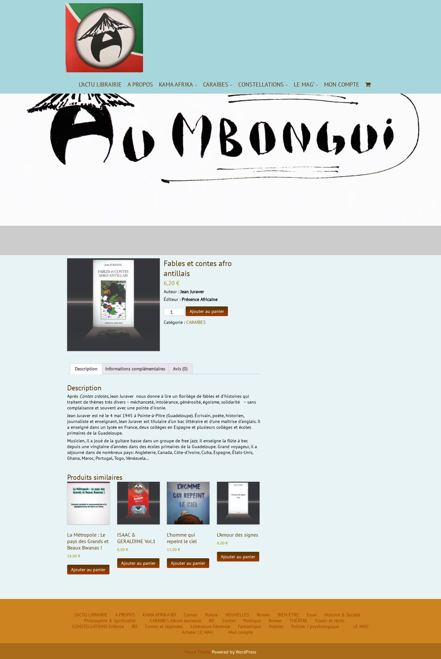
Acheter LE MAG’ (198, 632)
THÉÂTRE (299, 620)
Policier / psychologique (315, 626)
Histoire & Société (342, 615)
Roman (263, 615)
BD (173, 615)
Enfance (116, 626)
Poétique (252, 620)
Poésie (211, 615)
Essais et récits (329, 620)
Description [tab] (86, 369)
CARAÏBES (215, 84)
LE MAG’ (304, 84)
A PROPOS (140, 84)
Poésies (276, 626)
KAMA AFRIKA (176, 84)
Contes (190, 615)
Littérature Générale (210, 626)
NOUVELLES (237, 615)
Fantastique (249, 626)
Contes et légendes (164, 626)
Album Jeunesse (185, 620)
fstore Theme (198, 652)
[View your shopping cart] (368, 84)
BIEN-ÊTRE (288, 615)
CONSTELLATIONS (261, 84)
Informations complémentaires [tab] (135, 369)
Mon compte (341, 84)
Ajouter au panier (207, 311)
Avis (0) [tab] (180, 369)
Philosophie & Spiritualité (110, 620)
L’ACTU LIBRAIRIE (100, 84)
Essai (312, 615)
